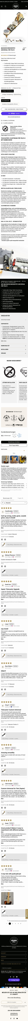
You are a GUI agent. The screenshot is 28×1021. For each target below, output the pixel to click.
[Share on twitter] (5, 540)
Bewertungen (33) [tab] (7, 498)
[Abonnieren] (26, 968)
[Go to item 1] (5, 459)
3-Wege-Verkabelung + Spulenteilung (11, 95)
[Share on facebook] (2, 540)
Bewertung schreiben (14, 442)
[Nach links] (3, 40)
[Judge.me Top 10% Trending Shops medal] (22, 418)
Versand (2, 52)
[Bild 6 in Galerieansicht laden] (21, 40)
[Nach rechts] (25, 40)
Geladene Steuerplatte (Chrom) (10, 105)
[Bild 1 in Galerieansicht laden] (7, 40)
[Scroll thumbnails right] (25, 459)
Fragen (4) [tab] (20, 498)
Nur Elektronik (5, 101)
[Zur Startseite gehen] (16, 6)
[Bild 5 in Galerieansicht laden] (17, 40)
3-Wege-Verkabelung (7, 91)
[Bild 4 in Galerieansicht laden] (14, 40)
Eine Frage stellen (14, 445)
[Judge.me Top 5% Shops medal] (14, 418)
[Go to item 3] (22, 459)
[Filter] (2, 502)
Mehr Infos (3, 341)
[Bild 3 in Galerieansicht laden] (10, 40)
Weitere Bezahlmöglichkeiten (14, 116)
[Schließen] (25, 990)
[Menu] (2, 6)
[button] (5, 6)
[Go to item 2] (14, 459)
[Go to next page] (21, 924)
